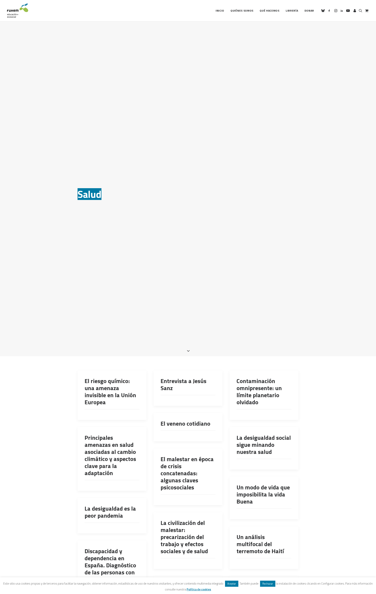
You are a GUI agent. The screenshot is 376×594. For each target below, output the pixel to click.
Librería (292, 10)
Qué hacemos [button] (269, 10)
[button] (323, 10)
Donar (309, 10)
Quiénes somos (241, 10)
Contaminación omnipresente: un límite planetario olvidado (259, 391)
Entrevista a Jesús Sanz (183, 384)
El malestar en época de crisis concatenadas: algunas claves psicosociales (187, 473)
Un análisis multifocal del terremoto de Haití (260, 544)
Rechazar (267, 584)
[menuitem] (220, 10)
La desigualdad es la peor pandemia (110, 512)
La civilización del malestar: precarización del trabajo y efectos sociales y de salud (184, 537)
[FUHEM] (17, 11)
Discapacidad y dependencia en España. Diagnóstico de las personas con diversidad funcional (111, 565)
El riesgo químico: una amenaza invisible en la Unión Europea (110, 391)
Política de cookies (199, 589)
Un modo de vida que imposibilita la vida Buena (263, 494)
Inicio (220, 10)
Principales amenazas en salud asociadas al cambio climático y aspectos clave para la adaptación (110, 455)
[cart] (366, 10)
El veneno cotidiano (185, 423)
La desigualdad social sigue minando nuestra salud (264, 444)
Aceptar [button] (231, 584)
